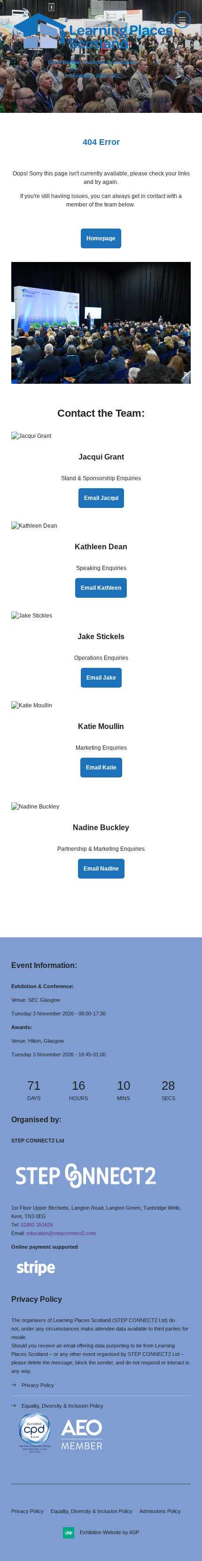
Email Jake (101, 677)
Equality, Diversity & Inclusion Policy (62, 1406)
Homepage (101, 238)
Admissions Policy (160, 1511)
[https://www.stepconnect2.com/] (85, 1194)
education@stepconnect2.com (61, 1233)
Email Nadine (101, 868)
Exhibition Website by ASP (109, 1532)
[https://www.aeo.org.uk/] (81, 1456)
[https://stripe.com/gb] (36, 1278)
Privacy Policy (38, 1385)
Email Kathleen (101, 588)
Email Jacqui (101, 498)
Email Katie (101, 767)
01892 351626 (37, 1225)
